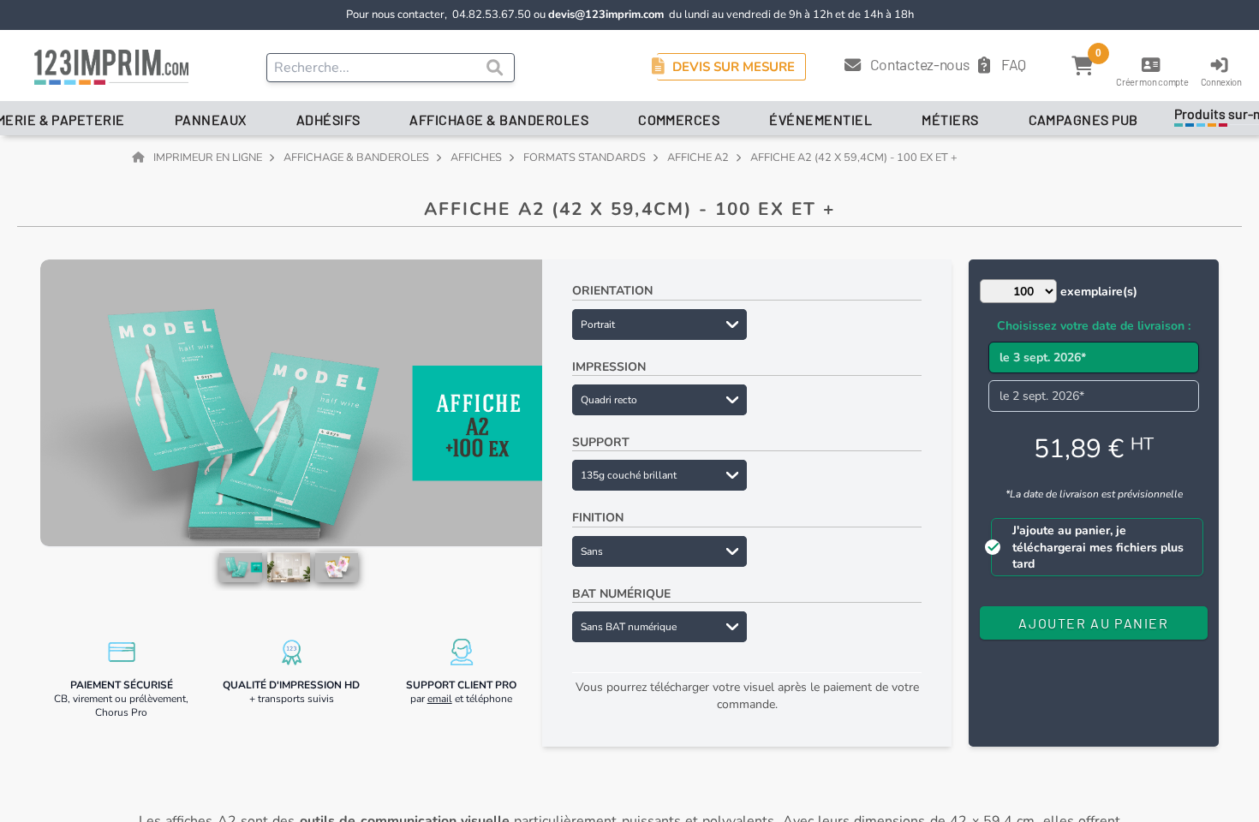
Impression (609, 367)
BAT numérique (621, 594)
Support (601, 442)
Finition (598, 517)
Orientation (612, 291)
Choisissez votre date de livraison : (1093, 326)
